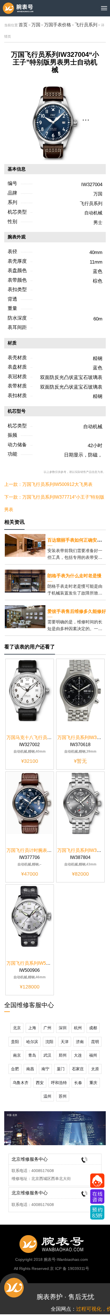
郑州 (63, 1055)
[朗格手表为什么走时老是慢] (25, 580)
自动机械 (93, 212)
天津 (65, 1041)
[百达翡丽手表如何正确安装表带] (25, 545)
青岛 (32, 1055)
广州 (47, 1028)
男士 (97, 222)
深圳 (63, 1028)
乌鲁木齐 (20, 1082)
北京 (17, 1028)
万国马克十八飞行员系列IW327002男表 (46, 737)
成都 (93, 1028)
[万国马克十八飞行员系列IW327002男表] (29, 690)
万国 (35, 24)
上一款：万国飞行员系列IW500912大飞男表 (48, 484)
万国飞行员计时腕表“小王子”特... (38, 850)
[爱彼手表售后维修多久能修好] (25, 616)
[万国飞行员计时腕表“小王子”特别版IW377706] (29, 803)
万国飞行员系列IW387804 (83, 850)
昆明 (95, 1041)
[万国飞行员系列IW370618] (80, 690)
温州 (47, 1096)
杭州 (78, 1028)
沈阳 (49, 1041)
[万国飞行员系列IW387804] (80, 803)
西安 (40, 1082)
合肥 (15, 1069)
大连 (78, 1055)
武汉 (47, 1055)
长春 (78, 1082)
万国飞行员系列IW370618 (83, 737)
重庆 (93, 1082)
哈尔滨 (32, 1041)
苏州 (63, 1096)
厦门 (61, 1069)
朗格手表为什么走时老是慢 (74, 575)
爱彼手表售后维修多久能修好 (76, 611)
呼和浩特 (59, 1082)
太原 (95, 1069)
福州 (93, 1055)
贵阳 (15, 1041)
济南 (80, 1041)
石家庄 (78, 1069)
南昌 (30, 1069)
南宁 (45, 1069)
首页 (23, 24)
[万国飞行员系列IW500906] (29, 916)
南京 (17, 1055)
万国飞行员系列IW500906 (32, 963)
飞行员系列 (86, 24)
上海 (32, 1028)
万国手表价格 (57, 24)
